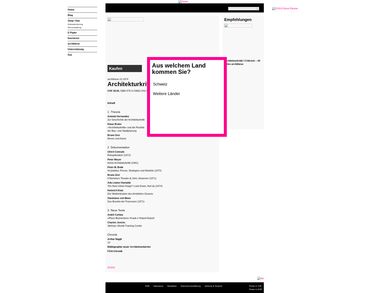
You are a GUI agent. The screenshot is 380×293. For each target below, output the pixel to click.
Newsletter (172, 286)
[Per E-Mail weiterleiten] (121, 258)
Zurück (111, 267)
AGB (147, 286)
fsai (70, 54)
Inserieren (73, 38)
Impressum (158, 286)
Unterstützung (76, 49)
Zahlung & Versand (213, 286)
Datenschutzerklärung (191, 286)
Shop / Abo (74, 20)
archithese (74, 43)
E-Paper (72, 32)
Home (71, 9)
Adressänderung (75, 24)
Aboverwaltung (74, 27)
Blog (70, 15)
